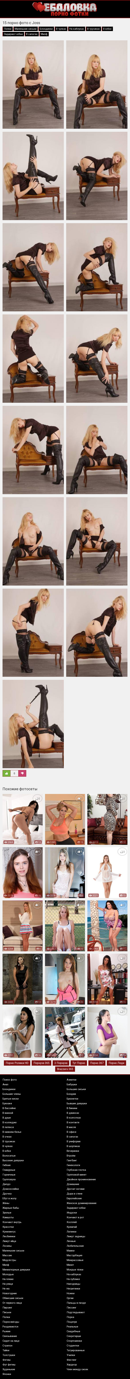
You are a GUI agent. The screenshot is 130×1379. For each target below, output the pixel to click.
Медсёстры (9, 1260)
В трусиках (93, 28)
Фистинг (72, 1359)
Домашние (73, 1184)
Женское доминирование (81, 1203)
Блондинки (46, 28)
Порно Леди (116, 1063)
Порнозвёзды (11, 1321)
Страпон (7, 1345)
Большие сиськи (76, 1089)
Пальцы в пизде (76, 1302)
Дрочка (7, 1193)
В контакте (73, 1122)
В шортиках (73, 1146)
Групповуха (9, 1179)
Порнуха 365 (41, 1063)
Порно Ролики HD (17, 1063)
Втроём (71, 1155)
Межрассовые (75, 1260)
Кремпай (72, 1226)
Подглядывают (76, 1312)
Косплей (72, 1222)
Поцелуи (72, 1321)
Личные (71, 1241)
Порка (70, 1317)
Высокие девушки (13, 1160)
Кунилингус (9, 1231)
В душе (7, 1117)
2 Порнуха (61, 1063)
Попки (7, 28)
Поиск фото (10, 1079)
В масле (71, 1127)
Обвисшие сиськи (13, 1298)
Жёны (6, 1203)
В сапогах (31, 34)
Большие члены (12, 1093)
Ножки (70, 1293)
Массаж (7, 1255)
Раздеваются (10, 1326)
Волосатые (9, 1155)
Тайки (6, 1350)
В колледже (10, 1122)
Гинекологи (73, 1165)
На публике (73, 1279)
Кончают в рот (75, 1217)
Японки (7, 1374)
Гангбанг (72, 1160)
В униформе (74, 1141)
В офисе (71, 1131)
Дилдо (6, 1184)
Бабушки (72, 1084)
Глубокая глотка (76, 1169)
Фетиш (6, 1359)
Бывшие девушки (77, 1103)
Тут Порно (78, 1063)
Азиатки (71, 1079)
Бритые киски (11, 1098)
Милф (44, 34)
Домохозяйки (11, 1188)
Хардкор (72, 1364)
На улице (8, 1283)
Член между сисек (77, 1369)
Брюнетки (72, 1098)
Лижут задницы (76, 1236)
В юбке (107, 28)
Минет (70, 1264)
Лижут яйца (9, 1241)
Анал (5, 1084)
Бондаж (71, 1093)
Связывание (10, 1336)
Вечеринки (73, 1150)
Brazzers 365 (65, 1069)
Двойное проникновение (81, 1179)
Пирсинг (7, 1307)
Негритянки (73, 1288)
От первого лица (12, 1302)
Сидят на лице (11, 1340)
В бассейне (9, 1108)
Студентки (73, 1345)
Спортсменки (74, 1340)
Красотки (8, 1226)
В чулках (61, 28)
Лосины (7, 1245)
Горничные (9, 1174)
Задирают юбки (13, 34)
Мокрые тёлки (75, 1269)
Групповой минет (76, 1174)
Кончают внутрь (12, 1222)
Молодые (8, 1274)
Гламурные (9, 1169)
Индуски (72, 1212)
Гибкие (7, 1165)
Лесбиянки (9, 1236)
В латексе (8, 1127)
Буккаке (7, 1103)
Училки (71, 1355)
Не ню (6, 1288)
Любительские (75, 1245)
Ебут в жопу (9, 1198)
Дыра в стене (74, 1193)
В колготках (74, 1117)
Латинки (71, 1231)
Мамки (70, 1250)
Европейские (74, 1198)
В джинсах (73, 1112)
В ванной (8, 1112)
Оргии (70, 1298)
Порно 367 (97, 1063)
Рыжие (6, 1331)
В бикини (72, 1108)
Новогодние (10, 1293)
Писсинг (71, 1307)
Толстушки (9, 1355)
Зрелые (7, 1212)
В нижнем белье (12, 1131)
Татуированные (76, 1350)
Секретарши (74, 1336)
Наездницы (73, 1283)
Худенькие (9, 1369)
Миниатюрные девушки (16, 1269)
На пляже (8, 1279)
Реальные (72, 1326)
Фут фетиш (9, 1364)
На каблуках (76, 28)
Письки (7, 1312)
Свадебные (73, 1331)
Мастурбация (74, 1255)
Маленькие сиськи (25, 28)
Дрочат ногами (75, 1188)
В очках (7, 1136)
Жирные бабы (11, 1207)
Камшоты (8, 1217)
